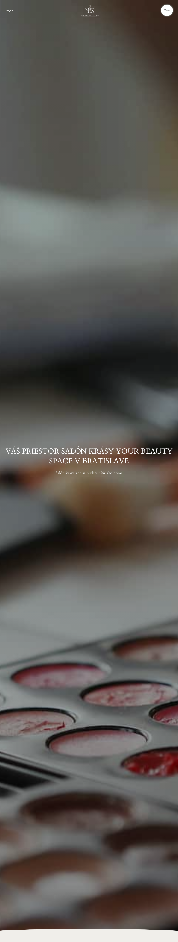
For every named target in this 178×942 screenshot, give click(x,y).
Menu (167, 10)
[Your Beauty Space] (89, 11)
